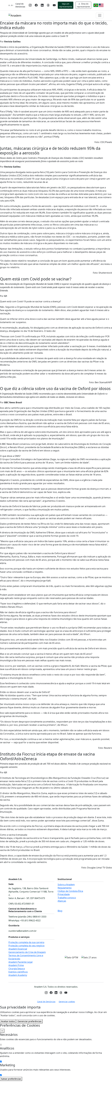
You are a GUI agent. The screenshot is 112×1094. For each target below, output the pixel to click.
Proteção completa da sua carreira (26, 942)
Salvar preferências (11, 1078)
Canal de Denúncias (20, 5)
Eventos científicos (18, 971)
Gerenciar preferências (30, 1021)
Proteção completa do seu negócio (26, 945)
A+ (12, 5)
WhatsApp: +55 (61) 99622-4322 (24, 920)
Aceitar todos (8, 1021)
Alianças (62, 900)
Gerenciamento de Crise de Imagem (27, 952)
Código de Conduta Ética (70, 891)
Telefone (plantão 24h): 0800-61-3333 (27, 916)
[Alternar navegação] (100, 15)
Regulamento (65, 887)
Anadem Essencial (17, 948)
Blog (60, 910)
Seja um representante (65, 5)
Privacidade (64, 894)
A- (9, 5)
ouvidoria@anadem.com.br (22, 930)
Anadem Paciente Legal (20, 962)
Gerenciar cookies (67, 1001)
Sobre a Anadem (66, 884)
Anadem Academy (17, 975)
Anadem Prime (16, 965)
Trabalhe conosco (67, 897)
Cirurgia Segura (16, 968)
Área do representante (83, 5)
